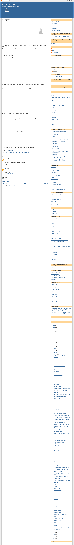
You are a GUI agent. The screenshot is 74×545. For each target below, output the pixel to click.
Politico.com (53, 107)
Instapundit (53, 102)
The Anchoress (54, 254)
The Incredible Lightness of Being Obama (59, 25)
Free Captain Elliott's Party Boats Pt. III (61, 396)
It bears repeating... (57, 411)
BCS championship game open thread (61, 476)
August (55, 340)
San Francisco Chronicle (56, 175)
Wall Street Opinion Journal (56, 103)
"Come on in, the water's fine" (59, 495)
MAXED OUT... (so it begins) (59, 384)
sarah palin (24, 152)
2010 (54, 532)
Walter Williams (54, 294)
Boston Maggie (54, 252)
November (56, 335)
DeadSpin (53, 136)
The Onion (53, 267)
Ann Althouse (54, 243)
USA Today (53, 172)
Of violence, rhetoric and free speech (61, 469)
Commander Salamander (56, 238)
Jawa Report (53, 257)
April (55, 348)
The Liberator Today (55, 23)
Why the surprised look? (58, 371)
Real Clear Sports (54, 134)
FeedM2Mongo (55, 52)
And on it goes (56, 508)
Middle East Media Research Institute (58, 189)
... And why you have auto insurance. (61, 463)
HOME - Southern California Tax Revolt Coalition (60, 36)
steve (6, 158)
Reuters (52, 177)
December (56, 333)
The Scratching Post (55, 26)
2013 (54, 327)
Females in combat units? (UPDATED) (61, 422)
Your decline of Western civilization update (62, 394)
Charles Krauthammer (55, 284)
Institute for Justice (55, 196)
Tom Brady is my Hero (55, 30)
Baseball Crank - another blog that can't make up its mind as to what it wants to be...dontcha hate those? (61, 248)
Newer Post (4, 183)
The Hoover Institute (55, 204)
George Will (53, 287)
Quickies (55, 402)
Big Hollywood (54, 209)
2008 (54, 536)
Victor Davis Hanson (55, 289)
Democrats (10, 152)
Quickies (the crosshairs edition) (60, 440)
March (55, 350)
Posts (54, 69)
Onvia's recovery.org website (56, 82)
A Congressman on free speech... (60, 461)
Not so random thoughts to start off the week (62, 480)
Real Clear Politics (55, 114)
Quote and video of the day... (59, 465)
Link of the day (56, 377)
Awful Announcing (54, 154)
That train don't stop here (58, 382)
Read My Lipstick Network (58, 76)
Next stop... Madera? (57, 386)
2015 (54, 323)
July (55, 342)
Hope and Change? (57, 510)
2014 (54, 325)
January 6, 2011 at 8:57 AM (9, 166)
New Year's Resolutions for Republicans (61, 527)
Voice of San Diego (55, 170)
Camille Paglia (54, 292)
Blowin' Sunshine (54, 318)
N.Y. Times (53, 168)
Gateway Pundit (54, 119)
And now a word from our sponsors (60, 514)
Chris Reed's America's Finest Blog (58, 228)
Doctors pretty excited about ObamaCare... (62, 415)
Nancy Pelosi (15, 152)
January (55, 354)
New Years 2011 (57, 529)
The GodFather (54, 95)
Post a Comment (5, 181)
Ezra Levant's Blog (55, 274)
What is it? (56, 516)
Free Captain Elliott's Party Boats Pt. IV (61, 378)
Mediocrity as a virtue (58, 431)
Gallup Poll (53, 126)
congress (6, 152)
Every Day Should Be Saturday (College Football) (61, 139)
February (55, 352)
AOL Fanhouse (54, 144)
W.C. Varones (54, 218)
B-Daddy (53, 48)
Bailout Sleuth (54, 229)
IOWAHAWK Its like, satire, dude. (57, 105)
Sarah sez (4, 20)
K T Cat (6, 176)
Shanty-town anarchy (58, 490)
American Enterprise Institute (57, 199)
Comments (55, 71)
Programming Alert (57, 392)
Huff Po (52, 122)
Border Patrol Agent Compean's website (59, 275)
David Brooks (54, 301)
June (55, 344)
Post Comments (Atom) (11, 185)
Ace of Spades (54, 261)
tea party (27, 152)
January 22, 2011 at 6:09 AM (9, 179)
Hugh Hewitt (53, 117)
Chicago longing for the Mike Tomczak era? (62, 388)
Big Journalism (54, 211)
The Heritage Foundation (56, 194)
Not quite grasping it (57, 512)
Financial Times (54, 179)
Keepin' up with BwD (58, 506)
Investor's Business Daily (56, 180)
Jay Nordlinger (54, 291)
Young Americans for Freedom (57, 197)
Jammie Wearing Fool (55, 231)
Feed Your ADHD (54, 221)
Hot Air (52, 100)
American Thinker (54, 115)
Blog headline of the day (58, 375)
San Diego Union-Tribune (56, 184)
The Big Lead (54, 143)
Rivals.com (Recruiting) (55, 148)
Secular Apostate (54, 236)
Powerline (53, 112)
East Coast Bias (54, 146)
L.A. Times (53, 167)
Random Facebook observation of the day (62, 417)
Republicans (20, 152)
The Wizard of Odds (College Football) (58, 131)
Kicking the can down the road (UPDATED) (62, 390)
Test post (55, 486)
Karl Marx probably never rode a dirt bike (61, 424)
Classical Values (54, 244)
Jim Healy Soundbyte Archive (57, 162)
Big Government (54, 213)
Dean (6, 168)
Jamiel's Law (53, 279)
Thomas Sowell (54, 299)
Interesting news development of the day (61, 467)
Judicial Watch (54, 201)
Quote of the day (57, 438)
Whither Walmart (57, 400)
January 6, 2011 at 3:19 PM (9, 173)
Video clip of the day (57, 380)
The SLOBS (53, 43)
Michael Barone (54, 296)
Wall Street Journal (55, 182)
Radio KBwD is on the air (58, 373)
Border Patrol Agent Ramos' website (58, 277)
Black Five (53, 259)
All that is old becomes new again (60, 413)
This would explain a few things (60, 429)
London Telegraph (54, 187)
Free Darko (53, 138)
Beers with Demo (9, 5)
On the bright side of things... (59, 518)
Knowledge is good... (58, 405)
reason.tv (53, 124)
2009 (54, 534)
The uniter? (56, 459)
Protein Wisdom (54, 250)
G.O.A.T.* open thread (58, 471)
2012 (54, 329)
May (55, 346)
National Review (54, 110)
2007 (54, 538)
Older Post (46, 183)
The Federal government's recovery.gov (59, 88)
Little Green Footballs (55, 109)
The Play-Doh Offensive (56, 272)
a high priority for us (17, 36)
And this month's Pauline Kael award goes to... (62, 456)
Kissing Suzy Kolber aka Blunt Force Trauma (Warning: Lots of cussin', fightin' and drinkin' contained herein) (60, 151)
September (56, 338)
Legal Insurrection (54, 233)
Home (25, 183)
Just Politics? (54, 223)
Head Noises (54, 28)
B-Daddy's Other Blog (55, 21)
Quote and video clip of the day (59, 366)
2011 (54, 331)
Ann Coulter (53, 303)
